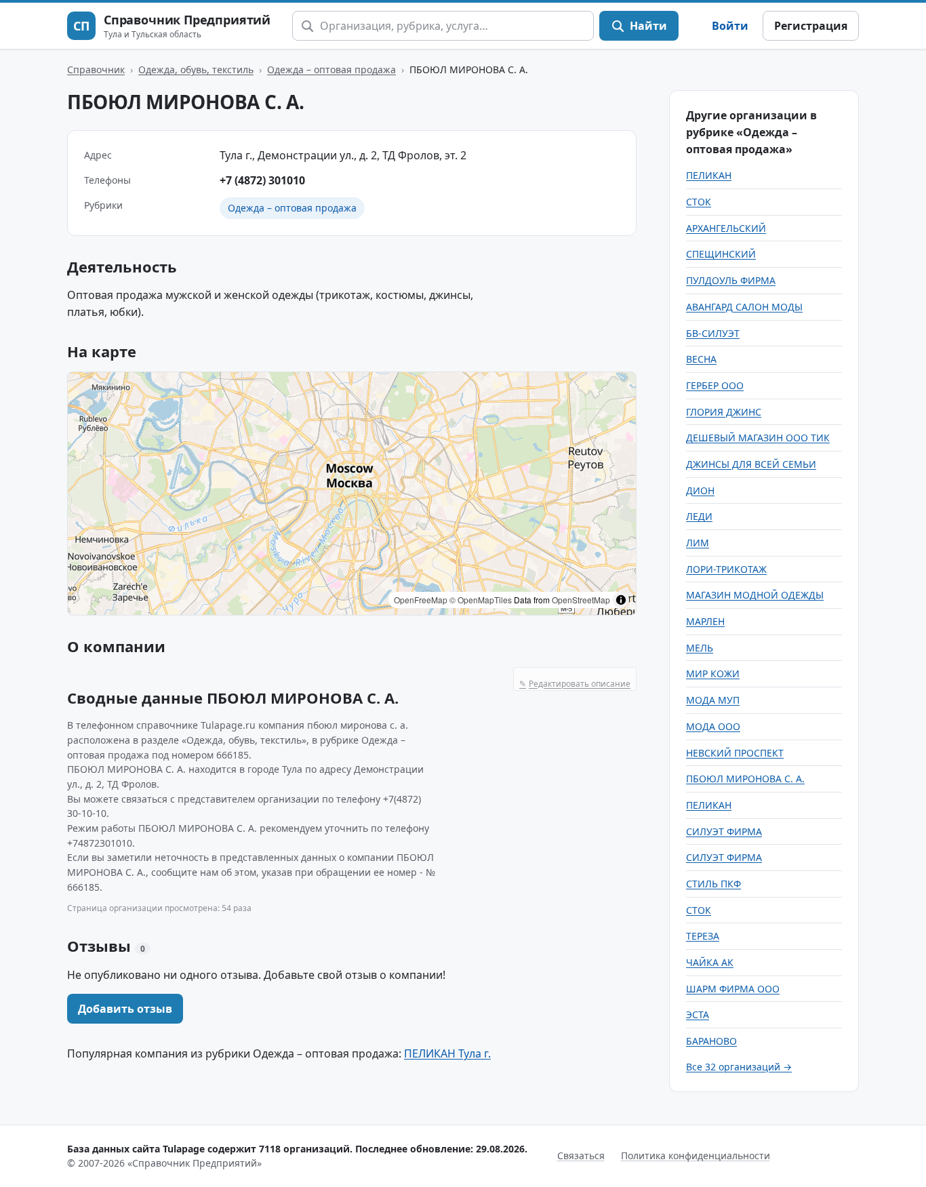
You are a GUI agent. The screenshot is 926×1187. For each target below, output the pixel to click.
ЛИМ (697, 542)
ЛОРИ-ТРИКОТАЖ (726, 569)
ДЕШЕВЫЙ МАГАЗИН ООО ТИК (758, 437)
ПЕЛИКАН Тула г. (447, 1053)
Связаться (581, 1155)
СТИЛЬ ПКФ (713, 883)
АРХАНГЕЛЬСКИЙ (726, 228)
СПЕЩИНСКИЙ (721, 253)
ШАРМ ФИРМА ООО (733, 988)
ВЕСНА (701, 359)
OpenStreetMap (581, 599)
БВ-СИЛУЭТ (713, 333)
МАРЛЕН (705, 621)
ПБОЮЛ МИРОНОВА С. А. (745, 778)
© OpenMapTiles (480, 599)
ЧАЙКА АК (709, 962)
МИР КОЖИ (713, 673)
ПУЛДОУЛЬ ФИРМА (731, 280)
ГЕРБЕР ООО (715, 385)
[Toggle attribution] (621, 600)
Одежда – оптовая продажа (331, 69)
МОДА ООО (713, 726)
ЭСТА (697, 1014)
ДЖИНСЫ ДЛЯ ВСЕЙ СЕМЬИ (751, 464)
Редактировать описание (574, 683)
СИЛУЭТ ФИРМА (724, 831)
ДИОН (700, 490)
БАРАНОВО (711, 1040)
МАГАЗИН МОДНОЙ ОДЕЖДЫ (755, 594)
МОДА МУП (713, 699)
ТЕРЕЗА (702, 935)
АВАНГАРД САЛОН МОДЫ (744, 306)
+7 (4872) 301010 (262, 180)
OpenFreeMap (420, 599)
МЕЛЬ (699, 647)
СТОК (698, 201)
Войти (730, 25)
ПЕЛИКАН (708, 175)
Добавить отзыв (125, 1008)
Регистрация (810, 25)
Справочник (96, 69)
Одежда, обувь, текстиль (196, 69)
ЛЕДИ (699, 516)
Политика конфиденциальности (695, 1155)
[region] (352, 493)
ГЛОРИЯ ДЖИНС (723, 411)
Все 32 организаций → (739, 1066)
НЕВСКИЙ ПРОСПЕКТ (735, 752)
